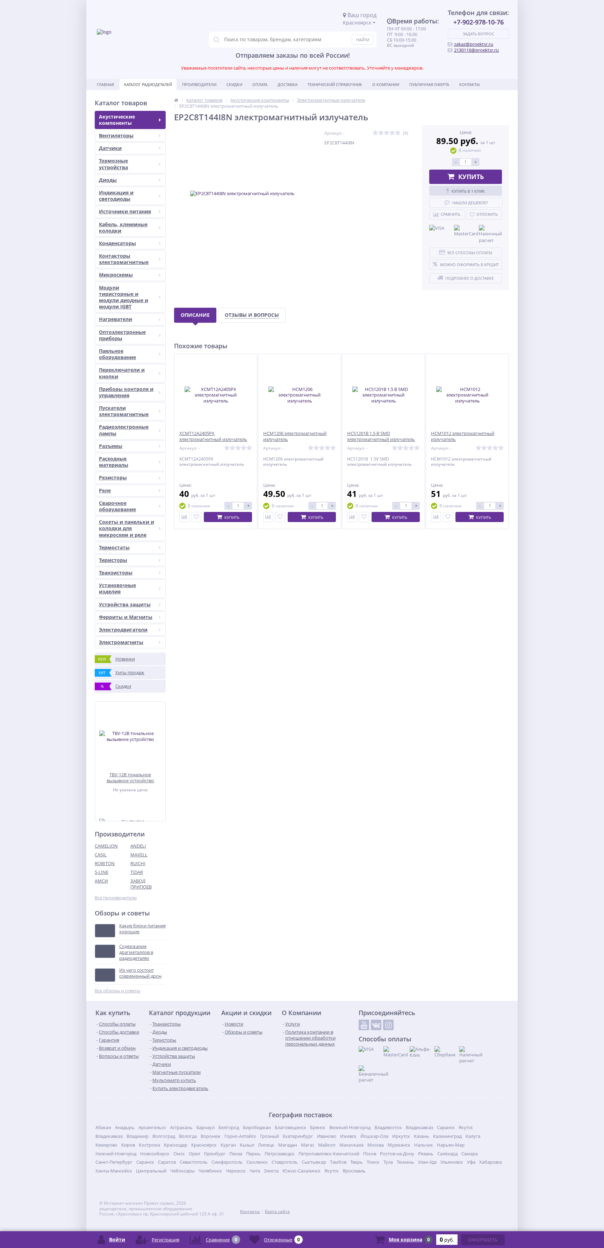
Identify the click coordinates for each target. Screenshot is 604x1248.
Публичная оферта (429, 84)
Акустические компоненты (117, 119)
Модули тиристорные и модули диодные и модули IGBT (123, 297)
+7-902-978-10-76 (478, 22)
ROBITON (105, 863)
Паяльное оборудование (117, 354)
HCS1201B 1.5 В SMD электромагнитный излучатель (381, 436)
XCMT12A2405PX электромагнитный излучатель (213, 436)
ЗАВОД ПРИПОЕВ (141, 884)
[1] (375, 133)
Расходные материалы (113, 461)
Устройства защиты (125, 604)
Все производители (116, 898)
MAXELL (139, 854)
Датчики (110, 148)
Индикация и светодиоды (116, 195)
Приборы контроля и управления (126, 392)
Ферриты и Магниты (125, 617)
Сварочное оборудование (117, 506)
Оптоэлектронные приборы (122, 335)
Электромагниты (121, 642)
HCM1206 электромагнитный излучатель (294, 436)
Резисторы (113, 477)
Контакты (469, 84)
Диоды (108, 180)
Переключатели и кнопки (122, 372)
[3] (386, 133)
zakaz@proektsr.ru (473, 44)
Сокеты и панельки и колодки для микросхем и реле (126, 528)
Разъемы (110, 446)
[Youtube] (364, 1025)
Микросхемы (116, 274)
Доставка (287, 84)
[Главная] (176, 100)
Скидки (234, 84)
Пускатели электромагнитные (124, 411)
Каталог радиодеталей (148, 84)
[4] (392, 133)
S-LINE (101, 872)
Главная (105, 84)
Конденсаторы (117, 243)
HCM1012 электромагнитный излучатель (462, 436)
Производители (199, 84)
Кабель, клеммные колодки (123, 227)
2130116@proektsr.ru (476, 50)
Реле (105, 490)
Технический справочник (335, 84)
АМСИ (101, 881)
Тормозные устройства (113, 163)
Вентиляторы (116, 135)
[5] (398, 133)
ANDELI (138, 846)
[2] (381, 133)
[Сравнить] (184, 517)
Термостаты (114, 547)
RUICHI (137, 863)
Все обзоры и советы (117, 991)
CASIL (101, 854)
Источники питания (125, 211)
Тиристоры (113, 560)
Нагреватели (115, 319)
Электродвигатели (123, 629)
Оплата (259, 84)
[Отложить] (196, 517)
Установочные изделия (117, 588)
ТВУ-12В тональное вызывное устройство (130, 777)
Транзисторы (115, 572)
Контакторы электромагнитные (124, 258)
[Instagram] (388, 1025)
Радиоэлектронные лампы (124, 429)
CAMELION (106, 846)
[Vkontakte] (376, 1025)
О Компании (385, 84)
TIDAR (136, 872)
